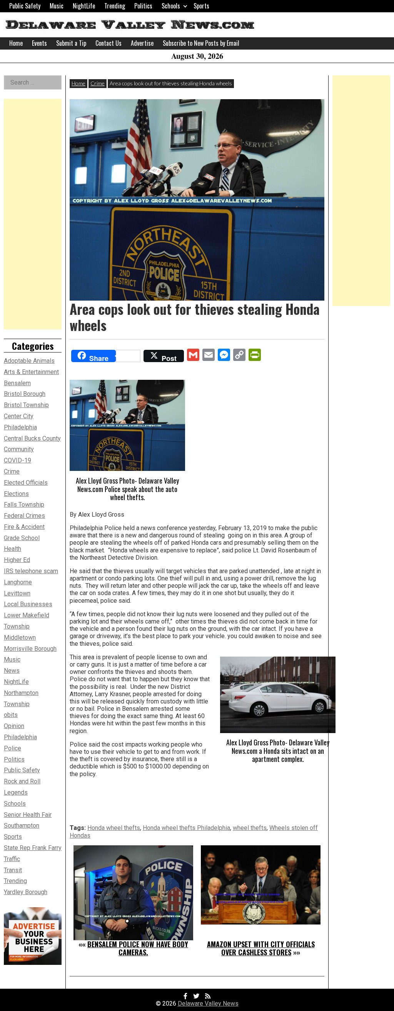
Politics (143, 5)
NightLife (84, 5)
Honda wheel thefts (113, 827)
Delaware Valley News (208, 1003)
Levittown (17, 593)
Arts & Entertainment (31, 372)
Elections (16, 493)
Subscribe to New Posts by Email (201, 43)
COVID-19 (17, 460)
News (12, 670)
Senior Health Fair (28, 814)
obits (11, 714)
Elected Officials (26, 482)
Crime (97, 83)
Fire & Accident (24, 526)
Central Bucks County (32, 438)
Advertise (142, 43)
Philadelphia (20, 737)
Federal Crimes (24, 515)
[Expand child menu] (185, 6)
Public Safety (24, 5)
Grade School (22, 538)
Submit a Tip (71, 43)
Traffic (12, 859)
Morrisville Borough (30, 648)
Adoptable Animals (29, 360)
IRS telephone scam (31, 571)
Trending (114, 5)
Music (56, 5)
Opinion (14, 726)
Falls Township (24, 504)
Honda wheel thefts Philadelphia (186, 827)
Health (12, 548)
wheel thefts (250, 827)
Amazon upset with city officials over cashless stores (261, 948)
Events (39, 43)
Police (12, 748)
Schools (171, 5)
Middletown (20, 637)
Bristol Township (26, 405)
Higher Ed (17, 560)
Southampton (21, 825)
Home (16, 43)
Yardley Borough (25, 892)
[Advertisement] (33, 214)
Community (19, 449)
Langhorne (18, 582)
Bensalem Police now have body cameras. (137, 948)
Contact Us (108, 43)
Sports (201, 5)
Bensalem (17, 383)
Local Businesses (28, 604)
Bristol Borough (24, 393)
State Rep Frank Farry (33, 847)
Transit (13, 870)
